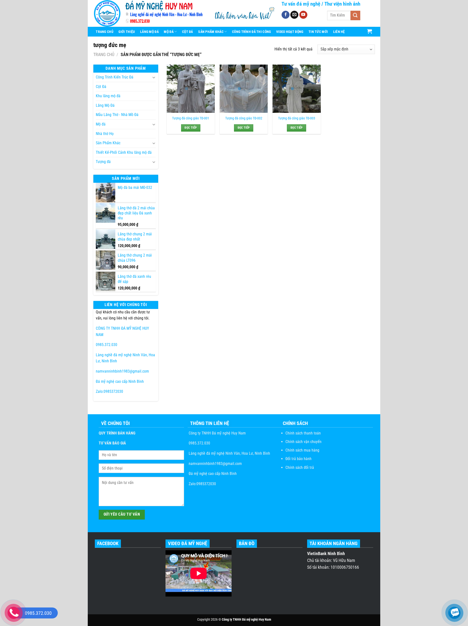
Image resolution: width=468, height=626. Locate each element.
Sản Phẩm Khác (211, 32)
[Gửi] (355, 15)
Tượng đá (103, 161)
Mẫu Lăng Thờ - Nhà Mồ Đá (117, 114)
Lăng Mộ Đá (149, 32)
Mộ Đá (168, 32)
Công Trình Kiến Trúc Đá (114, 77)
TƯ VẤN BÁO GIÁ (112, 443)
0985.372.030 (106, 344)
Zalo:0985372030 (109, 391)
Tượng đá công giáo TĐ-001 (190, 118)
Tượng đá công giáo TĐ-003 (296, 118)
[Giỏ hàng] (370, 31)
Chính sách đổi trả (299, 467)
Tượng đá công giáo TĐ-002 (243, 118)
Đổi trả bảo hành (298, 458)
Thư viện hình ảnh (342, 4)
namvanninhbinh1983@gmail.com (122, 371)
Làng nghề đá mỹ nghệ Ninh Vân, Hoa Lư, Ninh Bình (229, 453)
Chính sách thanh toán (303, 433)
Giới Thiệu (126, 32)
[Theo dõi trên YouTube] (303, 15)
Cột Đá (187, 32)
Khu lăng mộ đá (108, 96)
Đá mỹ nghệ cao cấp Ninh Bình (120, 381)
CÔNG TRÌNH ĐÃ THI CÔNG (251, 32)
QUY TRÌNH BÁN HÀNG (117, 433)
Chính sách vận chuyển (303, 441)
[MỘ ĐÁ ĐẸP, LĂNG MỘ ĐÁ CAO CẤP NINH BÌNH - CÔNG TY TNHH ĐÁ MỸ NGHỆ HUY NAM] (149, 13)
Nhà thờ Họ (105, 133)
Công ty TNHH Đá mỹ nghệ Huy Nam (217, 433)
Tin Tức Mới (318, 32)
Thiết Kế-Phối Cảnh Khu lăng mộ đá (124, 152)
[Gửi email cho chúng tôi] (294, 15)
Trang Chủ (104, 32)
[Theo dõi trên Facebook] (286, 15)
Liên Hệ (339, 32)
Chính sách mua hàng (302, 450)
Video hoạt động (289, 32)
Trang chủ (103, 54)
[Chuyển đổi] (154, 77)
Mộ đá (101, 124)
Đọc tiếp (191, 127)
